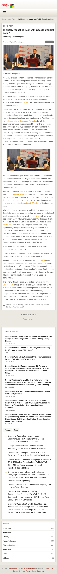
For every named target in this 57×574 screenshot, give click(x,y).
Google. (15, 105)
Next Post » (28, 319)
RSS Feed (49, 568)
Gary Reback (8, 109)
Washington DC (18, 307)
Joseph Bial (34, 216)
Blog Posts (7, 532)
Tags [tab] (16, 430)
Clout (5, 554)
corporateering (18, 304)
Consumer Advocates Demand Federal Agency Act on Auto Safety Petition (27, 392)
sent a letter (11, 203)
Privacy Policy (25, 571)
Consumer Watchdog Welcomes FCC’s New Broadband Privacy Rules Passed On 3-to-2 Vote (28, 358)
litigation (9, 307)
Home (3, 19)
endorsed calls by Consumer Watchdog (21, 121)
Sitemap (15, 571)
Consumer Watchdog (28, 568)
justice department (42, 304)
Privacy (6, 537)
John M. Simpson (20, 194)
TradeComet (8, 225)
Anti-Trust (11, 19)
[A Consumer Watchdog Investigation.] (9, 5)
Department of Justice (30, 203)
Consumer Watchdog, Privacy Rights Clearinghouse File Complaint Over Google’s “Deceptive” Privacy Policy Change (28, 339)
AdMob (8, 304)
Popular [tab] (8, 430)
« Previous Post (28, 314)
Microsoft (24, 102)
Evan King (40, 571)
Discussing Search (10, 545)
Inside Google (12, 568)
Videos (6, 558)
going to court (29, 304)
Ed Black (41, 260)
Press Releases (9, 541)
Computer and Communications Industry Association (24, 263)
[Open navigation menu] (5, 13)
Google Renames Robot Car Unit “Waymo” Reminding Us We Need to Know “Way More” (27, 349)
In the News (7, 528)
